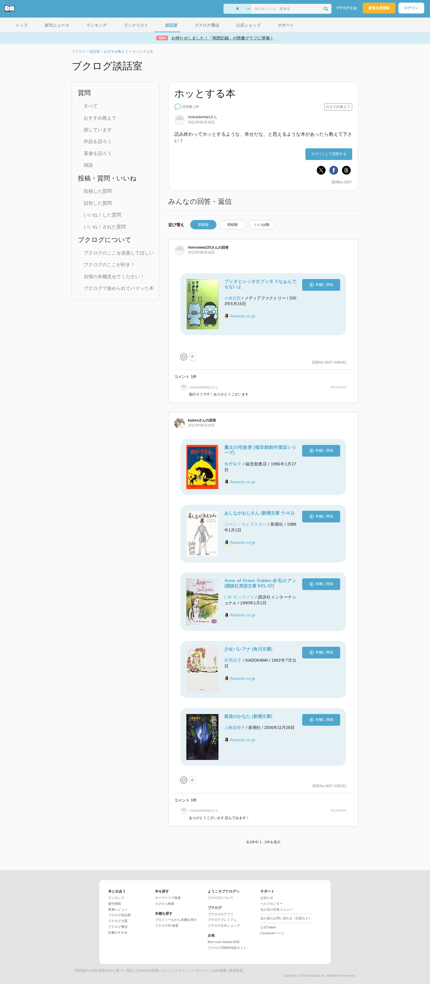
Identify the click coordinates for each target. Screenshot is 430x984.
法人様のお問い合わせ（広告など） (286, 918)
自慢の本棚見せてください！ (114, 276)
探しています (98, 129)
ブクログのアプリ (220, 914)
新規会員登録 (379, 8)
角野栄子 (233, 464)
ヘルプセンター (271, 903)
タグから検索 (164, 903)
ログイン (411, 8)
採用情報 (236, 970)
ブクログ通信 (118, 926)
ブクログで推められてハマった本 (119, 288)
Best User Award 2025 (224, 942)
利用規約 (82, 970)
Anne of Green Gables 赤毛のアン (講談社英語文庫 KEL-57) (260, 583)
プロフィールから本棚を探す (176, 919)
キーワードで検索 (168, 897)
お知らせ (266, 897)
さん (202, 117)
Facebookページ (272, 933)
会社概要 (219, 970)
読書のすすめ (118, 932)
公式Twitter (268, 927)
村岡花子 (233, 660)
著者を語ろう (98, 153)
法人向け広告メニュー (276, 909)
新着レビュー (118, 909)
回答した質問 (98, 203)
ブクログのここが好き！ (109, 264)
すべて (91, 106)
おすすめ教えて (100, 118)
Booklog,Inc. (317, 975)
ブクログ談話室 (119, 915)
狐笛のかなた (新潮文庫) (248, 716)
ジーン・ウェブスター (245, 524)
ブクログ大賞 (118, 921)
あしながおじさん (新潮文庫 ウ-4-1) (259, 512)
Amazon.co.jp (242, 316)
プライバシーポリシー (192, 970)
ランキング (116, 897)
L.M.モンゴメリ (239, 597)
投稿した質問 (98, 191)
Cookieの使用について (154, 970)
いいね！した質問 (102, 214)
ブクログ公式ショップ (224, 925)
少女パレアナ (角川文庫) (248, 648)
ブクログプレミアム (222, 919)
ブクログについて (220, 897)
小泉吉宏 (232, 298)
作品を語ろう (98, 141)
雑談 (88, 165)
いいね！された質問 (105, 226)
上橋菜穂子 (234, 727)
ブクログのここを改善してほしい (119, 252)
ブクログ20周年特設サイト (227, 947)
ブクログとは (346, 8)
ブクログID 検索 (166, 925)
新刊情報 (114, 903)
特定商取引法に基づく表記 (112, 970)
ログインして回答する (328, 154)
